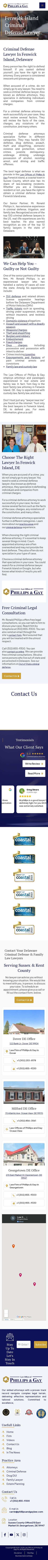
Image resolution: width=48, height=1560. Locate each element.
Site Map (30, 1553)
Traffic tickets (14, 308)
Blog (9, 1448)
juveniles (30, 354)
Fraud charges (14, 342)
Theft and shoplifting (18, 332)
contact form (15, 635)
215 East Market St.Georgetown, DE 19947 (24, 1176)
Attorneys (12, 1467)
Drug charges (16, 345)
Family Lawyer (15, 1479)
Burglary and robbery (18, 336)
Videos (11, 1440)
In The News (13, 1452)
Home (10, 1431)
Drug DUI (12, 1475)
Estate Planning (15, 1483)
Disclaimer (18, 1553)
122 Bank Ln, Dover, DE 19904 (24, 1043)
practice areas (26, 524)
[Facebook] (4, 1534)
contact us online (15, 651)
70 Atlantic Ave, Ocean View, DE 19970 (24, 1113)
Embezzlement (14, 339)
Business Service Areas (23, 1556)
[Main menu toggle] (42, 5)
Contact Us (13, 1444)
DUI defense (13, 296)
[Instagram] (24, 1534)
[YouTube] (10, 1534)
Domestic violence (16, 320)
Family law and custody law (21, 366)
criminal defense (14, 527)
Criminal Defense (16, 1471)
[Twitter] (17, 1534)
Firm (9, 1435)
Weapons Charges (16, 329)
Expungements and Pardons (23, 357)
